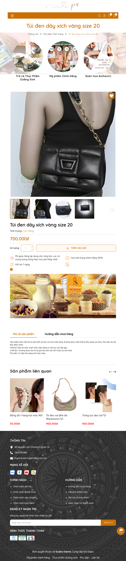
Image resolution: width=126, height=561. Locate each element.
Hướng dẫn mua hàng (79, 486)
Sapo (91, 551)
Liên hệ (95, 557)
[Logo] (63, 6)
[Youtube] (26, 472)
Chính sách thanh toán (24, 492)
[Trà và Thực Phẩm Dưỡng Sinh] (27, 61)
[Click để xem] (63, 144)
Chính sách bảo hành (23, 503)
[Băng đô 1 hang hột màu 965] (27, 395)
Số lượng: (14, 248)
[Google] (33, 472)
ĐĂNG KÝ (108, 522)
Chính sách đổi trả (22, 486)
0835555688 (21, 452)
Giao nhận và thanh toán (81, 503)
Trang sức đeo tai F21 (94, 415)
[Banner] (63, 296)
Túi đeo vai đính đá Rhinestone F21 (56, 417)
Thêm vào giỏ (78, 248)
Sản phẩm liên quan (30, 371)
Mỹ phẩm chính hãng (38, 557)
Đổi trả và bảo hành (78, 497)
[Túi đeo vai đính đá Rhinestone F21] (63, 395)
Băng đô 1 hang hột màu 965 (26, 415)
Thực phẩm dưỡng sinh (65, 557)
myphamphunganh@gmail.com (31, 458)
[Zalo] (12, 472)
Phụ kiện (84, 557)
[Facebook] (19, 472)
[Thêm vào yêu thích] (111, 96)
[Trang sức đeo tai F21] (99, 395)
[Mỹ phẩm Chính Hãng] (63, 60)
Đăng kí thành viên (77, 492)
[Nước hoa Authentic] (98, 60)
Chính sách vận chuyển (24, 497)
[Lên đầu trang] (120, 542)
